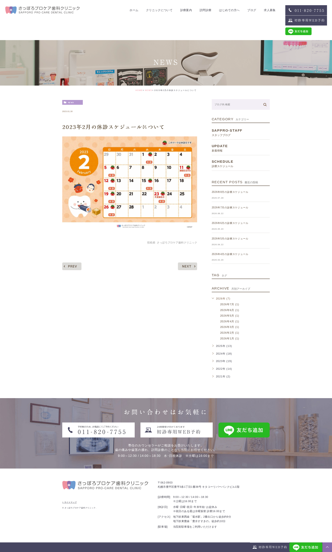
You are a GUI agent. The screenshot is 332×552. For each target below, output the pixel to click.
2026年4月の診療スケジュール (230, 254)
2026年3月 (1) (229, 326)
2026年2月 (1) (229, 332)
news (71, 102)
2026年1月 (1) (229, 338)
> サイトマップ (69, 502)
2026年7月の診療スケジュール (230, 207)
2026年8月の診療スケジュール (230, 192)
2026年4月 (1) (229, 321)
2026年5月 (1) (229, 315)
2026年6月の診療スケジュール (230, 223)
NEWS (148, 90)
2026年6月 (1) (229, 310)
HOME (139, 90)
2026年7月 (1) (229, 304)
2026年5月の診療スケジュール (230, 238)
